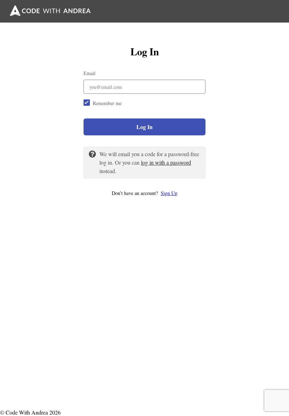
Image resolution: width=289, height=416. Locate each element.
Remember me (107, 103)
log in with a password (166, 162)
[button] (144, 193)
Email (90, 73)
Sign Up (169, 193)
